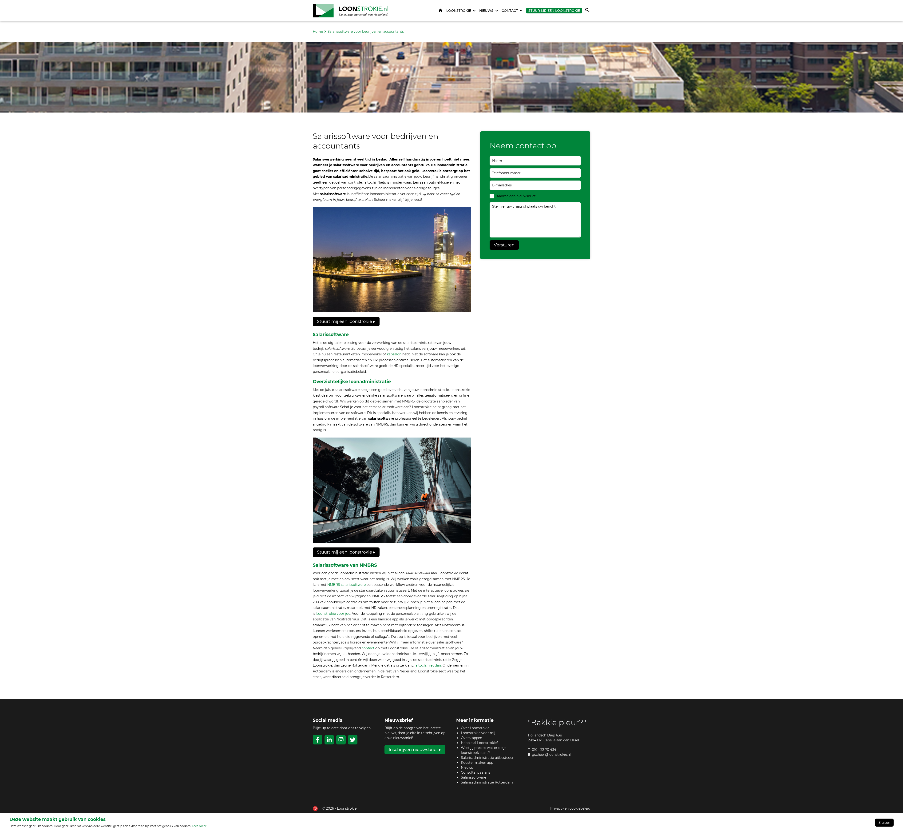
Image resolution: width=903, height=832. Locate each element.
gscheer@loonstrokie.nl (551, 754)
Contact (510, 10)
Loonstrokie (458, 10)
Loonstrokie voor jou (333, 613)
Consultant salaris (475, 772)
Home (440, 10)
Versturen (504, 245)
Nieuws (486, 10)
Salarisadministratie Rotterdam (487, 782)
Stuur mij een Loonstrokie (554, 10)
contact (368, 648)
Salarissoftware (473, 777)
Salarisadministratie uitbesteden (487, 758)
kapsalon (394, 354)
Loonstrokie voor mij (478, 733)
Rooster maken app (477, 762)
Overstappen (471, 738)
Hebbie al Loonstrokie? (479, 743)
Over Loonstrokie (475, 728)
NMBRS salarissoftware (346, 585)
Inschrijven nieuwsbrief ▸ (415, 749)
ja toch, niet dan (428, 665)
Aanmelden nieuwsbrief (516, 196)
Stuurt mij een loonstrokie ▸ (346, 321)
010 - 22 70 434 (544, 750)
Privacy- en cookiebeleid (570, 808)
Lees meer (199, 826)
